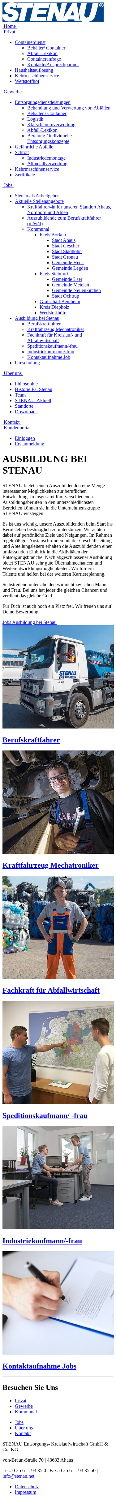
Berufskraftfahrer (44, 323)
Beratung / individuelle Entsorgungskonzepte (49, 138)
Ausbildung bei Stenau (37, 318)
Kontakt (11, 422)
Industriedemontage (46, 158)
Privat (9, 31)
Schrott (22, 152)
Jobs (8, 185)
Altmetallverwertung (47, 163)
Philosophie (26, 383)
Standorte (24, 406)
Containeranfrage (44, 59)
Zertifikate (25, 174)
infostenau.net (18, 1476)
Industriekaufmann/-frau (50, 351)
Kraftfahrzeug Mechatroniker (55, 329)
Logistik (35, 119)
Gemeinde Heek (68, 262)
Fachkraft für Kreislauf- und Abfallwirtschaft (54, 337)
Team (20, 395)
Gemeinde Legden (70, 268)
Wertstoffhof (27, 81)
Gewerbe (12, 91)
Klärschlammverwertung (51, 124)
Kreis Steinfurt (54, 273)
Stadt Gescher (65, 245)
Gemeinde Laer (67, 279)
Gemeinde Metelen (70, 284)
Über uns (12, 373)
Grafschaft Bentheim (60, 301)
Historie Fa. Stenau (33, 389)
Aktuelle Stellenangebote (39, 201)
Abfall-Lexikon (42, 53)
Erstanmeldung (29, 443)
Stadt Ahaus (63, 240)
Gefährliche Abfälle (34, 146)
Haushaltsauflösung (34, 70)
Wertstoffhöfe (53, 312)
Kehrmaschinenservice (37, 75)
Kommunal (38, 229)
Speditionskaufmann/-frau (52, 346)
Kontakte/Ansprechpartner (53, 64)
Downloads (26, 411)
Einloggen (25, 438)
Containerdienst (30, 42)
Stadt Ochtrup (65, 296)
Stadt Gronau (65, 257)
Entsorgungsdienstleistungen (43, 102)
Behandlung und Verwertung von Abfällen (68, 107)
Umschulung (27, 362)
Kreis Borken (53, 234)
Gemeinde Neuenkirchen (76, 290)
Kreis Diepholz (54, 307)
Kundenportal (17, 427)
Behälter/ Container (46, 47)
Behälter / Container (47, 113)
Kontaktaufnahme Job (48, 357)
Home (9, 26)
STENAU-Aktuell (33, 400)
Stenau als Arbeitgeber (37, 195)
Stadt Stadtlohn (67, 251)
